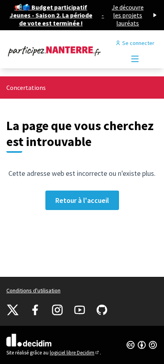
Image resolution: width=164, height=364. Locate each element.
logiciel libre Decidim (75, 352)
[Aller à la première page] (62, 51)
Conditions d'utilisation (33, 290)
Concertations (26, 87)
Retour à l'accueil (82, 200)
